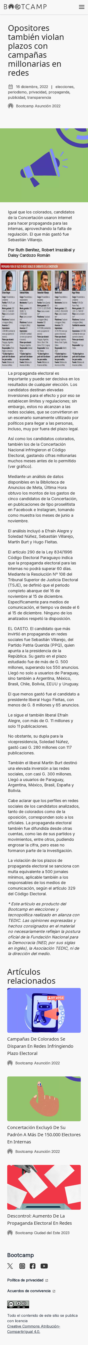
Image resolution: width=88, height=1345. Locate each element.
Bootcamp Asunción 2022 (38, 106)
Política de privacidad (25, 1280)
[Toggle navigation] (81, 6)
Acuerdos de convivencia (29, 1291)
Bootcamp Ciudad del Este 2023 (42, 1233)
